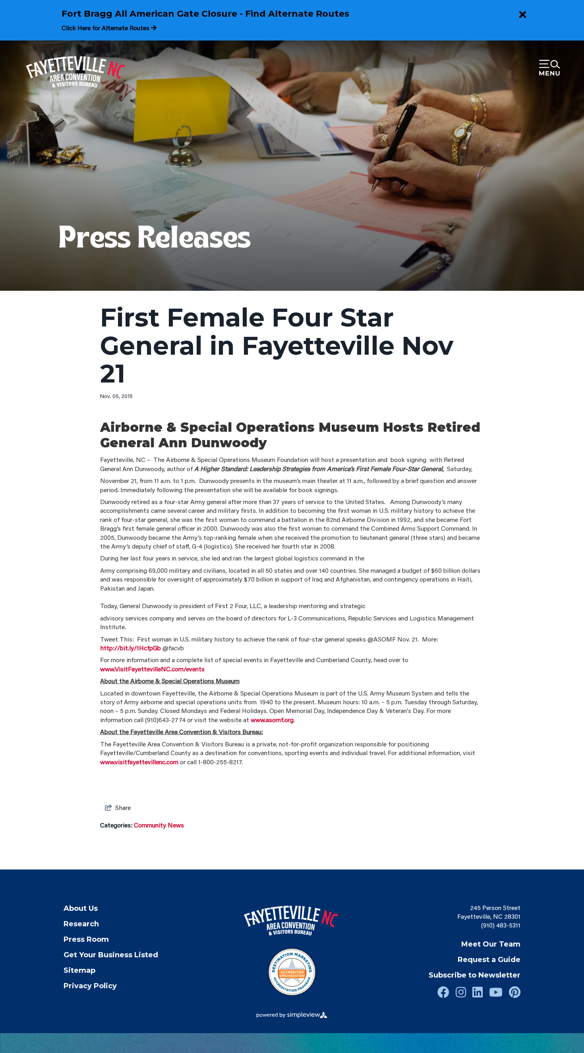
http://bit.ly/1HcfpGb (130, 647)
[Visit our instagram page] (461, 992)
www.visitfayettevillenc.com (139, 761)
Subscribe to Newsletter (474, 975)
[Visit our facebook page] (443, 992)
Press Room (86, 939)
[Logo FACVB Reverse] (76, 72)
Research (81, 924)
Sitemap (79, 970)
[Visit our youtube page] (496, 992)
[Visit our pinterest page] (514, 992)
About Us (81, 908)
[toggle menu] (549, 68)
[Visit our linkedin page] (477, 992)
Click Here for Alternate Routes (106, 27)
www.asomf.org (272, 719)
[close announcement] (522, 15)
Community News (159, 825)
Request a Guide (489, 959)
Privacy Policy (90, 986)
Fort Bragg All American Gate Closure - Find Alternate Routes (205, 13)
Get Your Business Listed (111, 955)
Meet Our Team (490, 944)
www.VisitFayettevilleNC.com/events (152, 669)
